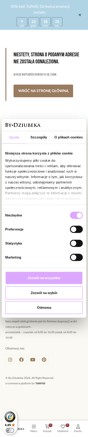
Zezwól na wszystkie (44, 278)
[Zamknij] (80, 15)
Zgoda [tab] (14, 137)
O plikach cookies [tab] (68, 137)
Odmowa (44, 307)
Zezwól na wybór (44, 293)
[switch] (76, 229)
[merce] (40, 383)
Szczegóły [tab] (38, 137)
